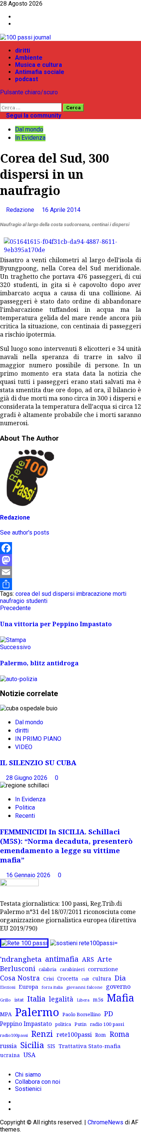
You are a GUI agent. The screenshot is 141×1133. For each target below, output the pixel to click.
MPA (6, 1014)
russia (8, 1046)
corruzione (103, 969)
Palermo (37, 1012)
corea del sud (33, 593)
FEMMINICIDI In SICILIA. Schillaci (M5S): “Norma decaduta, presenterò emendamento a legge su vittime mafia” (66, 845)
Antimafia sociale (39, 72)
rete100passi (74, 1034)
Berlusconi (17, 968)
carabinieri (72, 969)
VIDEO (23, 747)
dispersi (63, 593)
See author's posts (24, 532)
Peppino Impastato (26, 1024)
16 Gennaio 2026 (29, 875)
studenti (36, 600)
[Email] (70, 572)
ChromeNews (105, 1122)
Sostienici (28, 1088)
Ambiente (28, 57)
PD (108, 1013)
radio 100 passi (107, 1024)
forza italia (52, 987)
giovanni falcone (84, 987)
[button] (2, 99)
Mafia (120, 998)
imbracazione (93, 593)
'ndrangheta (21, 959)
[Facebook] (70, 548)
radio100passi (14, 1035)
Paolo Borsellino (81, 1014)
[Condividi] (70, 584)
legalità (61, 998)
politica (63, 1024)
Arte (104, 959)
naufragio (12, 600)
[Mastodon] (70, 560)
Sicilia (32, 1045)
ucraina (10, 1055)
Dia (120, 977)
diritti (22, 50)
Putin (80, 1024)
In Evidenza (30, 137)
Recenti (25, 815)
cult (85, 979)
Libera (83, 1000)
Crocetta (67, 978)
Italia (36, 998)
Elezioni (7, 987)
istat (19, 999)
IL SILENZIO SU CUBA (38, 762)
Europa (28, 986)
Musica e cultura (38, 64)
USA (29, 1055)
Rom (100, 1034)
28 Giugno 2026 (27, 777)
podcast (26, 79)
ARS (88, 959)
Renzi (42, 1033)
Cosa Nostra (20, 977)
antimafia (62, 959)
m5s (98, 999)
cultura (101, 978)
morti (119, 593)
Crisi (48, 978)
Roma (119, 1034)
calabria (47, 969)
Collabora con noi (37, 1081)
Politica (25, 807)
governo (118, 986)
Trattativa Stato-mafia (90, 1046)
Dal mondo (29, 129)
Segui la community (33, 115)
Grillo (5, 1000)
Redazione (21, 209)
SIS (51, 1046)
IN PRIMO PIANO (38, 738)
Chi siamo (28, 1074)
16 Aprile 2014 (61, 209)
